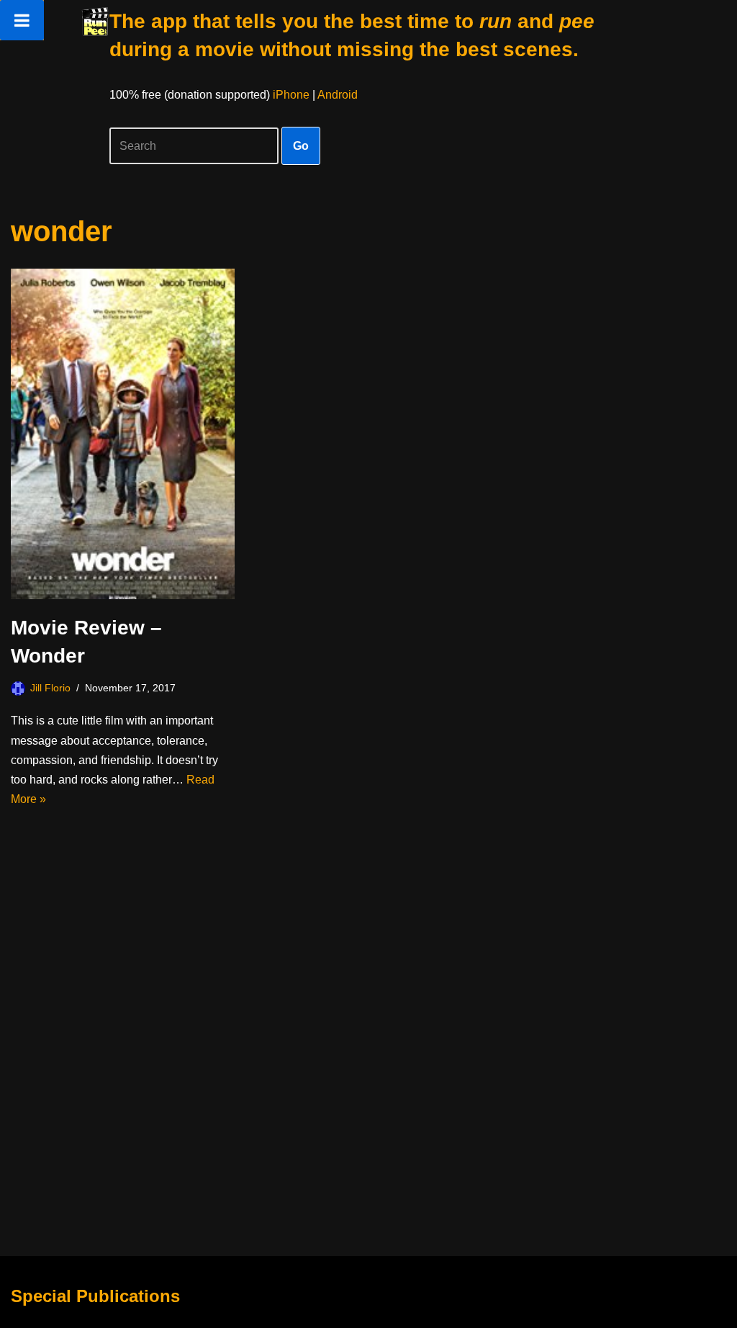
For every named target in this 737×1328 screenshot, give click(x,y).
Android (337, 95)
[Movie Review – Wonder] (123, 433)
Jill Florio (50, 688)
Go (301, 146)
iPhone (291, 95)
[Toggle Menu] (22, 20)
